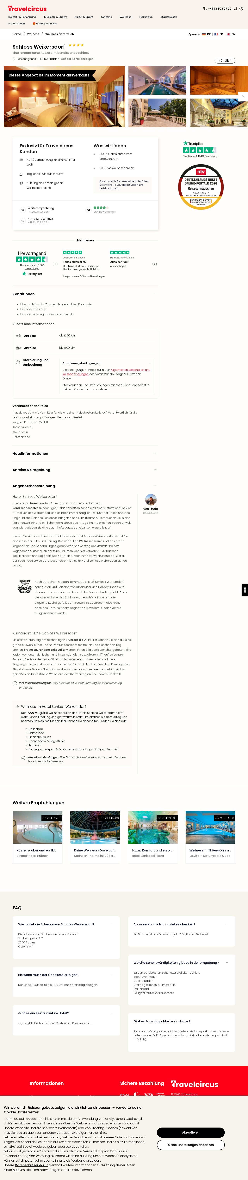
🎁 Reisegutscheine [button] (45, 23)
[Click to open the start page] (194, 1086)
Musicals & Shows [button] (55, 17)
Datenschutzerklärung (33, 1165)
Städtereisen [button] (168, 17)
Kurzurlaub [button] (146, 17)
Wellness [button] (125, 17)
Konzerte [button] (106, 17)
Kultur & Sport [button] (84, 17)
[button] (235, 8)
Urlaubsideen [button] (16, 23)
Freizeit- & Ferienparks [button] (22, 17)
